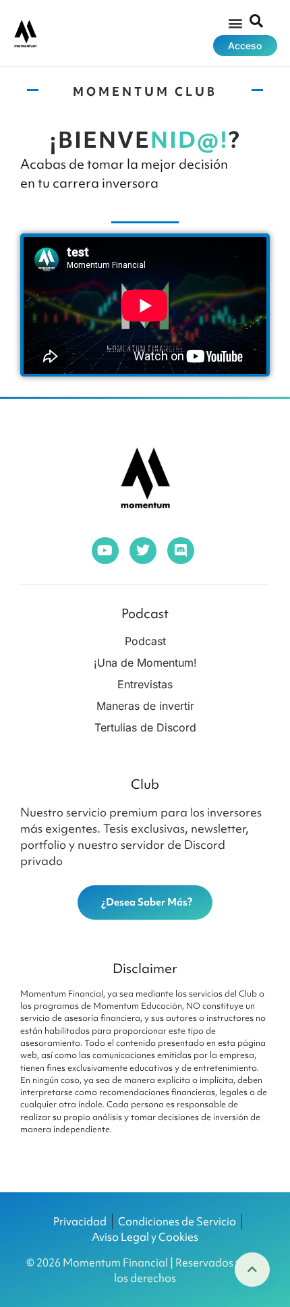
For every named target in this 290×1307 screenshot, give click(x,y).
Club (145, 784)
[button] (235, 22)
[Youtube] (105, 550)
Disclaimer (145, 968)
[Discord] (180, 550)
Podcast (145, 613)
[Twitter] (142, 550)
